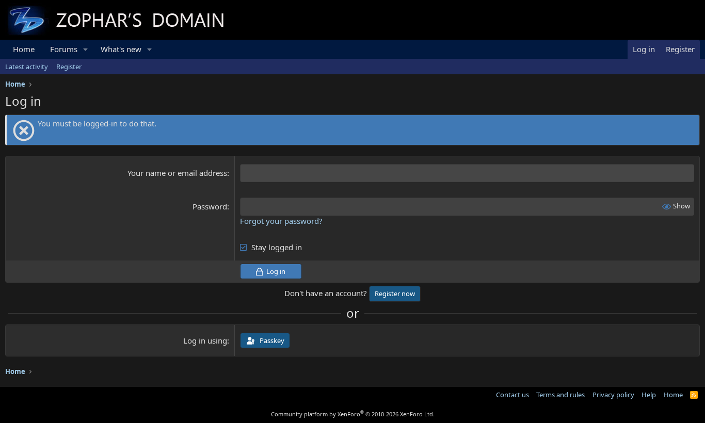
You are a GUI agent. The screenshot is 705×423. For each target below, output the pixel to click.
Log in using (205, 340)
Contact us (512, 394)
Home (24, 49)
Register (69, 66)
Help (649, 394)
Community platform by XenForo (353, 414)
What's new (121, 49)
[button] (85, 49)
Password (210, 206)
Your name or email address (177, 173)
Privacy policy (613, 394)
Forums (63, 49)
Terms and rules (560, 394)
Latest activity (26, 66)
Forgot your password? (281, 221)
